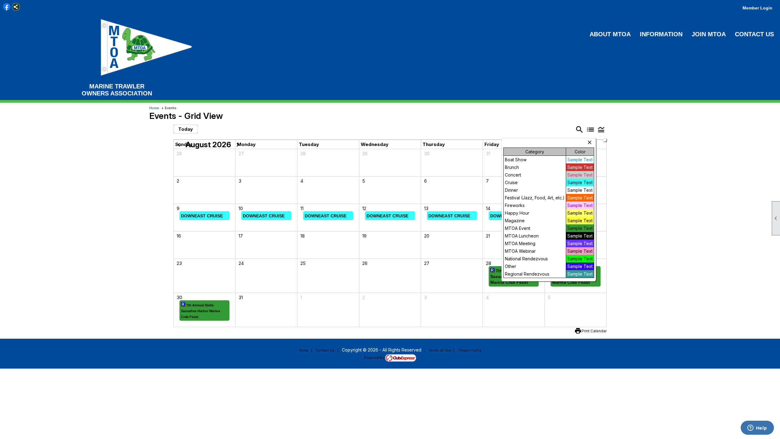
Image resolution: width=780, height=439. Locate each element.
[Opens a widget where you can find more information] (757, 428)
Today (185, 129)
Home (154, 108)
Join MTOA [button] (709, 34)
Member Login (757, 7)
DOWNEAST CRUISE (202, 215)
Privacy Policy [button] (469, 350)
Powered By (374, 357)
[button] (601, 129)
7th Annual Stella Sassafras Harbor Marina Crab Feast (200, 311)
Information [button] (661, 34)
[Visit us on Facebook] (7, 7)
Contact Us (754, 34)
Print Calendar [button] (594, 331)
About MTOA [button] (610, 34)
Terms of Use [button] (440, 350)
